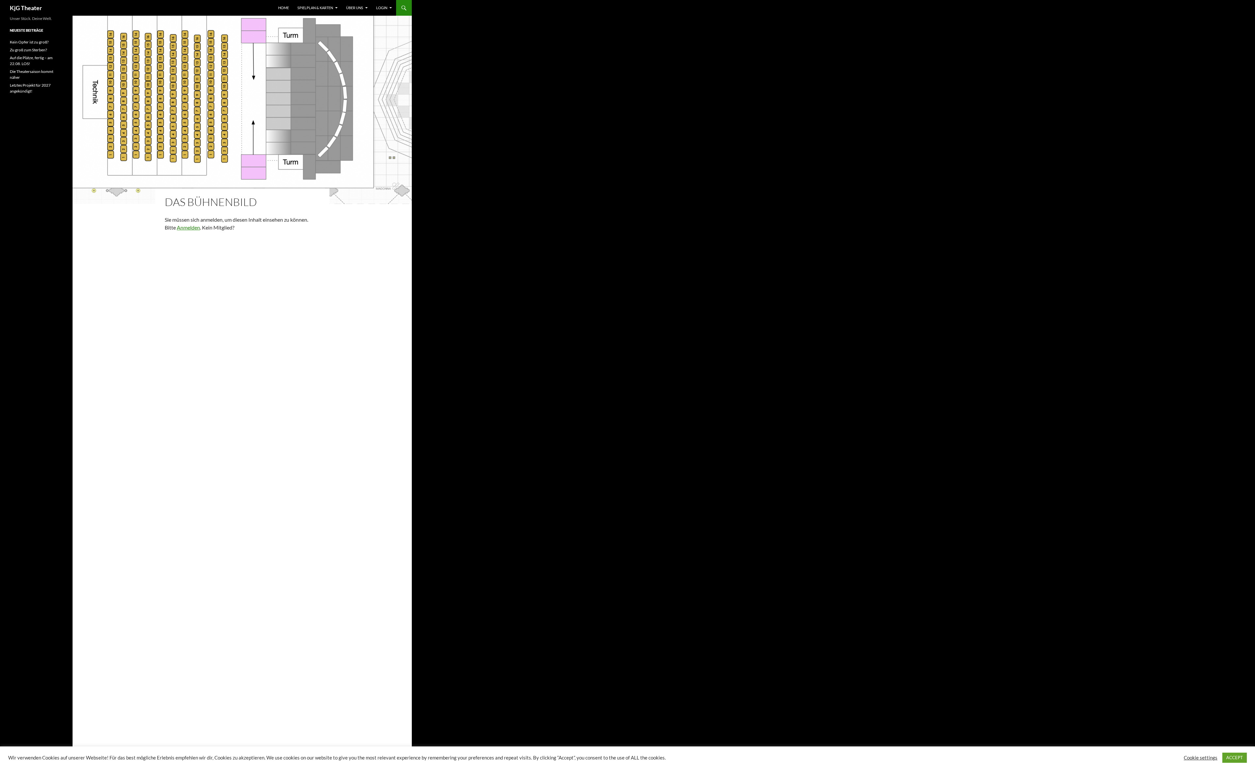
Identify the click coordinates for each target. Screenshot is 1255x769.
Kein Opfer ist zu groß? (29, 42)
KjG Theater (26, 7)
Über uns (354, 8)
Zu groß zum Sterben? (28, 49)
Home (283, 8)
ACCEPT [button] (1234, 757)
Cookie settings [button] (1200, 757)
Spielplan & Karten (315, 8)
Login (381, 8)
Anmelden (188, 227)
